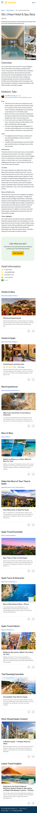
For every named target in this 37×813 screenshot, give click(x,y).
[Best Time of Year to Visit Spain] (18, 546)
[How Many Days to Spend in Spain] (18, 498)
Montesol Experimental (12, 318)
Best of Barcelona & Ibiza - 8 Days (16, 604)
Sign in (34, 2)
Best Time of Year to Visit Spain (15, 558)
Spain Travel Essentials (8, 535)
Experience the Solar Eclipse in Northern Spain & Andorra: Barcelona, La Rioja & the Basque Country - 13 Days (18, 788)
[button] (29, 331)
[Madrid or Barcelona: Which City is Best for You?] (18, 640)
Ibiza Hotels (10, 10)
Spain (3, 10)
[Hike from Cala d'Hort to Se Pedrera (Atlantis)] (18, 401)
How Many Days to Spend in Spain (16, 510)
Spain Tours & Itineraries (8, 581)
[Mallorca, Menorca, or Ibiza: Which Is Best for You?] (18, 447)
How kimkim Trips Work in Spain (15, 697)
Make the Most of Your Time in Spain (12, 487)
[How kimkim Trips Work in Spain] (18, 685)
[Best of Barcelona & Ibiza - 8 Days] (18, 592)
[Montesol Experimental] (18, 306)
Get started (18, 253)
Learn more (28, 97)
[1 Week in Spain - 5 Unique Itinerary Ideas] (18, 730)
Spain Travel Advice (7, 630)
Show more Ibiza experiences (9, 390)
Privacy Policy (5, 810)
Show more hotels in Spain (9, 342)
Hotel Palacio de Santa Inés (13, 364)
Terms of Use (22, 808)
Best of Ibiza (5, 437)
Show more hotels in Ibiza (8, 295)
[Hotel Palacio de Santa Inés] (18, 352)
